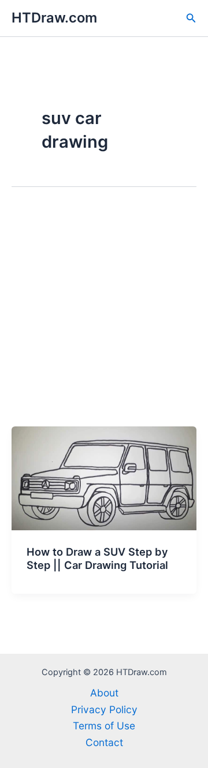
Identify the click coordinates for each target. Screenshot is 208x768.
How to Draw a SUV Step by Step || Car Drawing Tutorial (97, 558)
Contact (104, 742)
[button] (191, 18)
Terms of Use (104, 726)
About (104, 693)
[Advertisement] (104, 317)
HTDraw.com (54, 17)
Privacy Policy (104, 709)
